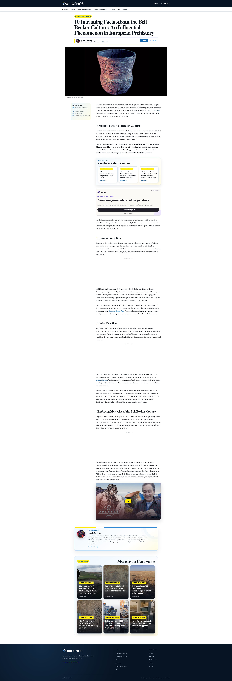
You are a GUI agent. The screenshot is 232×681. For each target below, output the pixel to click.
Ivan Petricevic (87, 40)
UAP (119, 9)
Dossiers (125, 9)
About (156, 3)
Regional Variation (79, 111)
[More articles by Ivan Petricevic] (78, 41)
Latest (66, 9)
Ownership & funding (142, 678)
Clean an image (128, 210)
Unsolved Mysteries (84, 9)
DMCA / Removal (153, 678)
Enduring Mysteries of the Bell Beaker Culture (82, 116)
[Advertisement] (128, 272)
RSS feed (167, 678)
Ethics (151, 663)
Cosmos (112, 9)
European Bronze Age (116, 311)
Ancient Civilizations (100, 9)
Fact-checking (153, 660)
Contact (151, 656)
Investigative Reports (121, 653)
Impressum (161, 678)
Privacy (151, 666)
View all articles (93, 547)
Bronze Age (155, 110)
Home (73, 9)
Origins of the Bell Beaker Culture (81, 108)
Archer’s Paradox (102, 380)
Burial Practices (78, 113)
